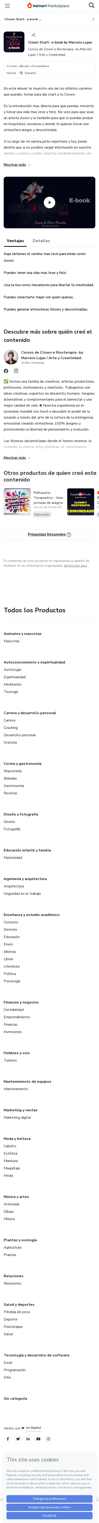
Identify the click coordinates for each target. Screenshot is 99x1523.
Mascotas (12, 641)
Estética (10, 1153)
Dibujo (9, 1211)
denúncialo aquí (75, 565)
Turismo (10, 1060)
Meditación (12, 684)
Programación (15, 1370)
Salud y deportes (19, 1304)
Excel (8, 1362)
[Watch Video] (49, 202)
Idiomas (10, 951)
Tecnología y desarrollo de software (37, 1355)
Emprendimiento (17, 1017)
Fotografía (12, 829)
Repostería (13, 771)
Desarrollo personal (20, 735)
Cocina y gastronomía (22, 763)
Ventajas (15, 241)
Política (10, 973)
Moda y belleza (17, 1138)
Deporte (10, 1319)
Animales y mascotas (23, 633)
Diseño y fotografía (21, 814)
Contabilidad (14, 1009)
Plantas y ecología (20, 1240)
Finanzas (10, 1024)
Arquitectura (14, 886)
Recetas (10, 793)
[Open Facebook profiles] (8, 1439)
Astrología (12, 669)
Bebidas (10, 778)
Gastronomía (14, 785)
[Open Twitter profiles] (18, 1439)
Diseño (9, 821)
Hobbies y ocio (17, 1053)
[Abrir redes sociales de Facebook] (6, 372)
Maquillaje (12, 1168)
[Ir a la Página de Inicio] (48, 6)
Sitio (7, 1377)
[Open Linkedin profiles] (28, 1439)
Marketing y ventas (21, 1110)
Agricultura (12, 1247)
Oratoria (10, 742)
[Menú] (7, 5)
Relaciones (13, 1276)
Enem (8, 944)
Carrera (9, 720)
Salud (8, 1334)
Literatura (12, 966)
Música (9, 1218)
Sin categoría (15, 1398)
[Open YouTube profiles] (38, 1439)
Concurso (11, 922)
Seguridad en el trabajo (22, 893)
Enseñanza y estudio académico (32, 914)
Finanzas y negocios (21, 1002)
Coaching (11, 727)
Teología (11, 691)
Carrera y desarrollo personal (30, 713)
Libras (8, 959)
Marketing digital (17, 1117)
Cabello (10, 1146)
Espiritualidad (15, 677)
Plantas (10, 1254)
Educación (12, 936)
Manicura (11, 1160)
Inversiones (13, 1031)
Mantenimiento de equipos (27, 1081)
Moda (8, 1175)
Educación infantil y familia (27, 850)
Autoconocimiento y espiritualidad (34, 662)
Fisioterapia (13, 1326)
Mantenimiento (16, 1089)
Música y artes (16, 1196)
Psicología (12, 981)
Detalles (41, 241)
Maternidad (13, 857)
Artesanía (11, 1204)
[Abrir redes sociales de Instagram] (16, 372)
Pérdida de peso (17, 1312)
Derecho (10, 929)
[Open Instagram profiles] (48, 1439)
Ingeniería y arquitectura (25, 878)
